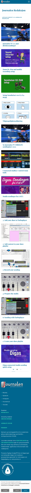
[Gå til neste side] (20, 370)
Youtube (5, 404)
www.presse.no (16, 459)
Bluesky (5, 392)
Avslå (17, 490)
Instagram (6, 398)
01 (13, 369)
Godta (25, 490)
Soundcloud (6, 401)
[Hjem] (5, 1)
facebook (5, 395)
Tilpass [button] (5, 490)
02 (17, 369)
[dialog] (15, 486)
